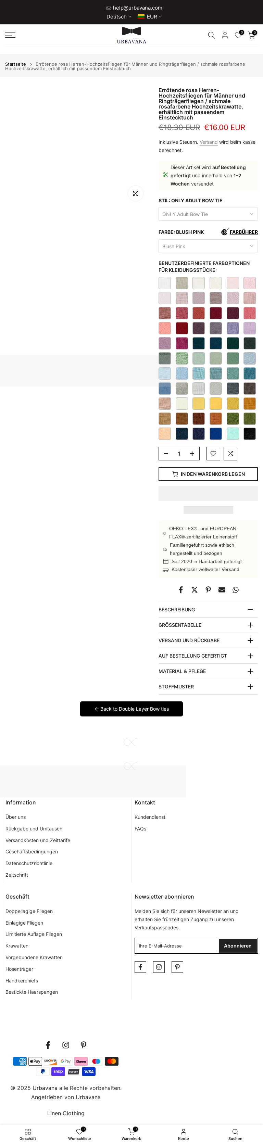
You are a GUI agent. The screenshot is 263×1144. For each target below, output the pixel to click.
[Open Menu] (44, 35)
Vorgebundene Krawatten (34, 957)
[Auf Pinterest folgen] (177, 967)
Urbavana (88, 1097)
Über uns (15, 817)
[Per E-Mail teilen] (221, 590)
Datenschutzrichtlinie (28, 863)
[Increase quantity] (194, 454)
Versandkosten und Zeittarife (37, 840)
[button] (208, 493)
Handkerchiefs (21, 980)
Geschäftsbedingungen (31, 851)
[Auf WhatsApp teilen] (235, 590)
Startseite (15, 64)
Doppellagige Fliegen (29, 911)
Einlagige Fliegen (24, 923)
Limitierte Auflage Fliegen (33, 934)
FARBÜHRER (244, 232)
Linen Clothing (66, 1113)
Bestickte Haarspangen (31, 992)
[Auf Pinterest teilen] (208, 590)
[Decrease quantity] (164, 454)
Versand (209, 142)
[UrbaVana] (131, 35)
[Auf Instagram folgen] (159, 967)
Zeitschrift (16, 875)
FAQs (140, 828)
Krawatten (16, 946)
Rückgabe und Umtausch (33, 828)
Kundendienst (150, 817)
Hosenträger (19, 969)
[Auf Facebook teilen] (180, 590)
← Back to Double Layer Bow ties (132, 709)
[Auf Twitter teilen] (194, 590)
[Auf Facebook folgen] (140, 967)
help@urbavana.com (137, 7)
